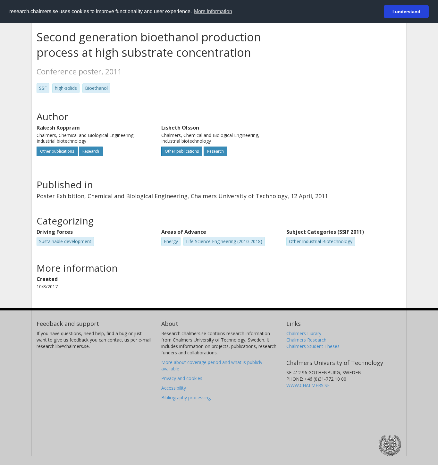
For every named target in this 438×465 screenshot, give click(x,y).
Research (90, 151)
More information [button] (213, 11)
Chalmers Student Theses (313, 346)
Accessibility (173, 388)
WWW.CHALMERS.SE (308, 385)
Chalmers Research (306, 340)
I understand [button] (406, 11)
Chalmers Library (303, 333)
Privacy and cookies (181, 378)
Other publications (57, 151)
